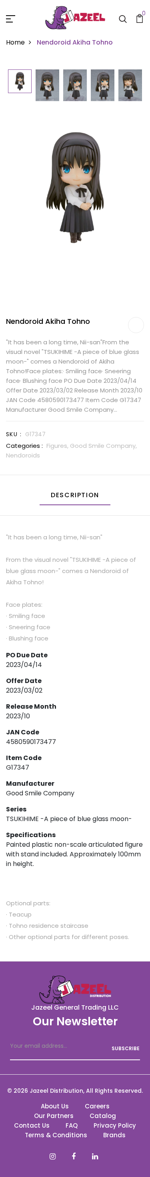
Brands (114, 1135)
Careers (97, 1106)
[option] (20, 81)
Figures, (58, 445)
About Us (55, 1106)
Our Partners (54, 1116)
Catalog (103, 1116)
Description (75, 495)
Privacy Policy (115, 1125)
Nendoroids (23, 455)
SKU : (14, 434)
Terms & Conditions (56, 1135)
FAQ (72, 1125)
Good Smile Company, (103, 445)
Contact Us (32, 1125)
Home (15, 42)
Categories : (24, 445)
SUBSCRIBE (126, 1048)
